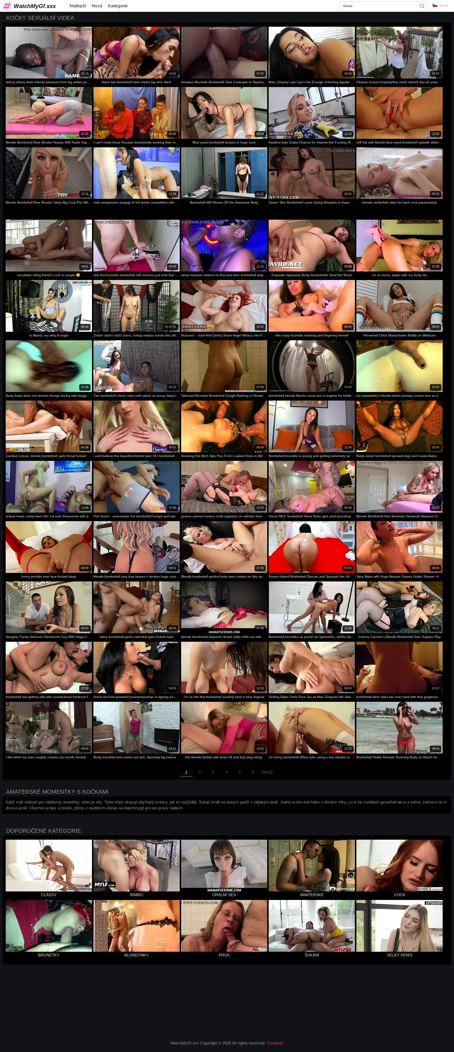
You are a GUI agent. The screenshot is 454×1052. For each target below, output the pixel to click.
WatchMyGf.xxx (35, 6)
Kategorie (118, 5)
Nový (97, 5)
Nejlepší (78, 5)
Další (267, 772)
